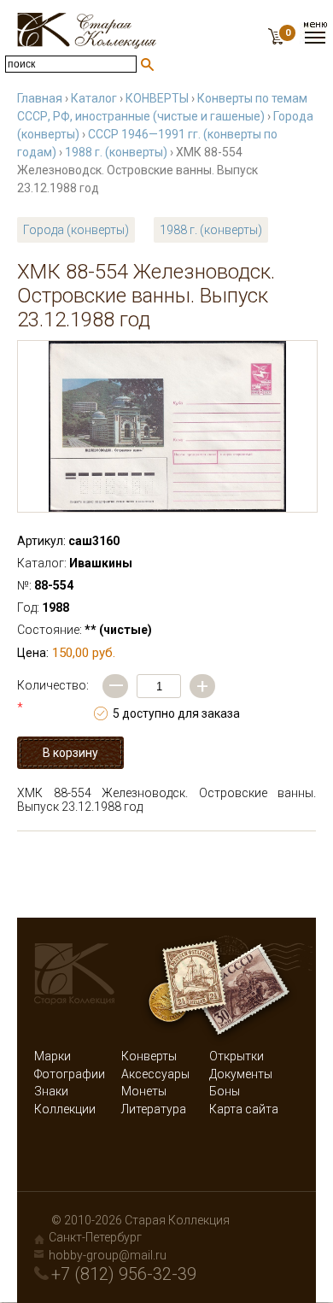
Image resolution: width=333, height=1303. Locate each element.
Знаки (51, 1091)
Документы (240, 1074)
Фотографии (69, 1074)
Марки (52, 1056)
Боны (224, 1091)
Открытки (236, 1056)
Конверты (149, 1056)
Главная (39, 98)
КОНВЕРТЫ (157, 98)
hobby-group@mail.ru (107, 1255)
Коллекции (65, 1109)
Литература (153, 1109)
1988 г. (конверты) (116, 152)
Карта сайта (243, 1109)
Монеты (143, 1091)
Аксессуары (155, 1074)
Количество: (53, 696)
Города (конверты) (76, 230)
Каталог (94, 98)
